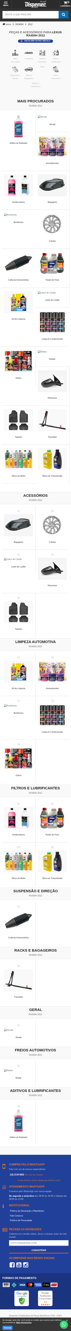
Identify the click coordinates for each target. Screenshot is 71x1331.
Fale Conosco (16, 1215)
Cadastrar (39, 1250)
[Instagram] (26, 1264)
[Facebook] (12, 1264)
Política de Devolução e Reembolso (27, 1211)
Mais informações (24, 1323)
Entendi (7, 1328)
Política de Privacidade (21, 1220)
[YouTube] (19, 1264)
